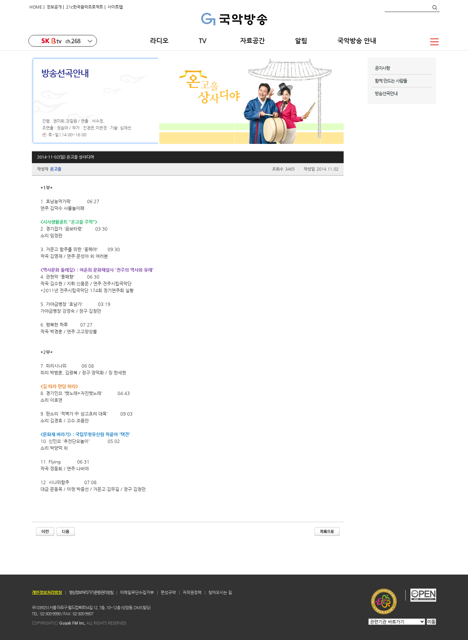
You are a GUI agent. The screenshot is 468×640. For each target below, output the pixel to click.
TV (204, 40)
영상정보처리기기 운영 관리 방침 (91, 592)
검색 (434, 7)
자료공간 (252, 40)
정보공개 (54, 6)
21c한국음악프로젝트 (84, 6)
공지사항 (382, 68)
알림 (301, 40)
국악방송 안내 (356, 40)
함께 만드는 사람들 (391, 80)
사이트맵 (115, 6)
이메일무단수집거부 (137, 592)
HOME (35, 6)
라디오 (159, 40)
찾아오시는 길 (220, 592)
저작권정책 (192, 592)
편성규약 (168, 592)
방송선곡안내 (386, 93)
